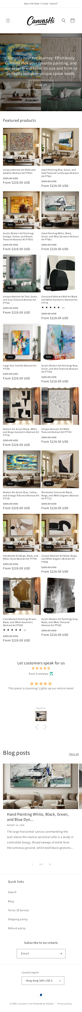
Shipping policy (18, 919)
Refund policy (17, 928)
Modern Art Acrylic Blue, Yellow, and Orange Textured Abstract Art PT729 (21, 495)
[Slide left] (32, 864)
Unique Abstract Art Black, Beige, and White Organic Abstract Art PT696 (59, 558)
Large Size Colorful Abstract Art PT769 (19, 367)
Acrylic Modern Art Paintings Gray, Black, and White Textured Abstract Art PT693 (59, 622)
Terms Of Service (18, 910)
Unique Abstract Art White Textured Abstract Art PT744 (56, 430)
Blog (11, 901)
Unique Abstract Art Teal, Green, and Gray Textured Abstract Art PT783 (20, 299)
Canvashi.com (25, 1003)
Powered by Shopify (43, 1003)
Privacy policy (65, 1003)
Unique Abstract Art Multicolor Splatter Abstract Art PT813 (19, 171)
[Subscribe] (61, 953)
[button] (8, 20)
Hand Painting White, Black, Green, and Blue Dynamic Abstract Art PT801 (60, 236)
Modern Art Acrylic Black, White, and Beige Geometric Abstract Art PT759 (21, 432)
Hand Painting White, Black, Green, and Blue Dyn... (38, 817)
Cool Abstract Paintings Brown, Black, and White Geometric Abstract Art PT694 (20, 622)
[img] (41, 668)
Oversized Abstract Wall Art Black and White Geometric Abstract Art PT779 (59, 299)
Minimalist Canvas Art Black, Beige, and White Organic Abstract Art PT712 (60, 495)
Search (12, 892)
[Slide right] (49, 864)
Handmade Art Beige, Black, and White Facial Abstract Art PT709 (20, 557)
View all (74, 754)
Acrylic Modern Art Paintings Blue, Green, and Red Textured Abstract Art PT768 (59, 368)
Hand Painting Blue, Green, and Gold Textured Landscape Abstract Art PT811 (60, 172)
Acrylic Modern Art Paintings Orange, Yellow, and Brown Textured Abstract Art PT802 (18, 236)
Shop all (41, 84)
